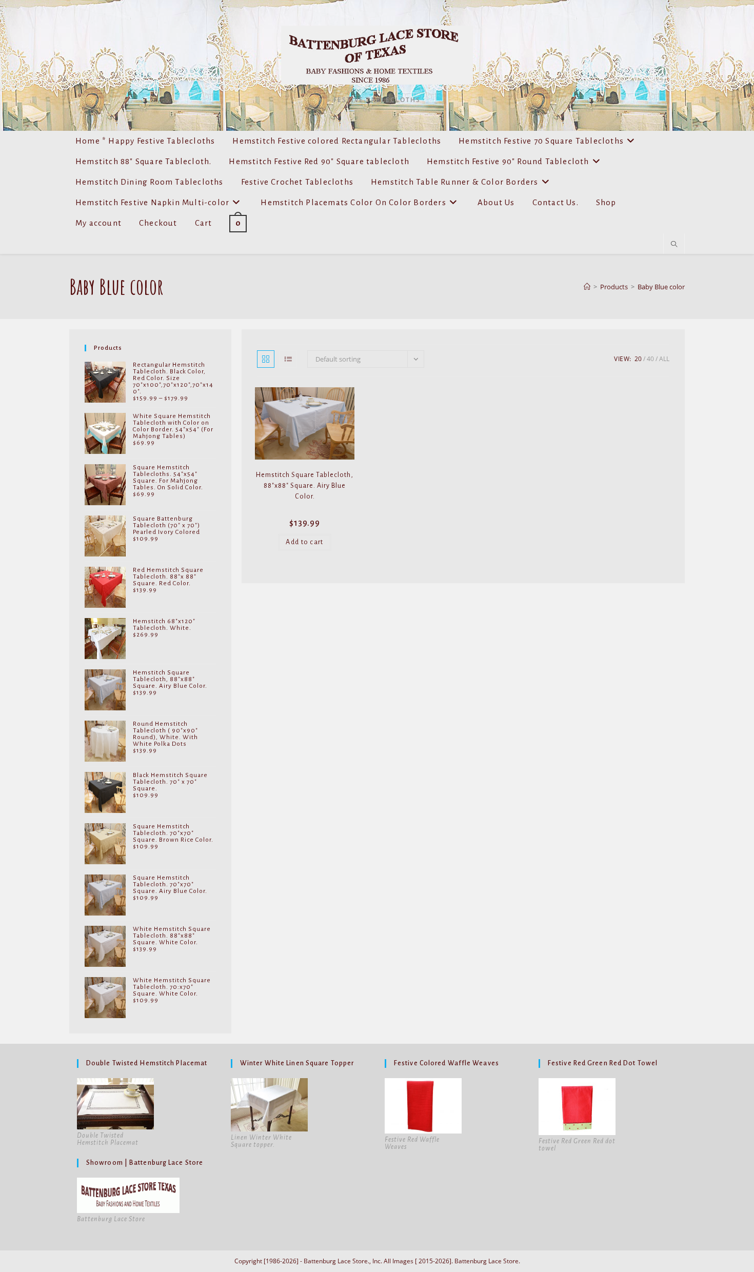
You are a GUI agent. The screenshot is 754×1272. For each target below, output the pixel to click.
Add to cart (304, 542)
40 (650, 358)
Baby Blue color (661, 286)
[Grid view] (265, 359)
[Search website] (674, 244)
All (664, 358)
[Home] (587, 286)
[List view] (288, 359)
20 (638, 358)
